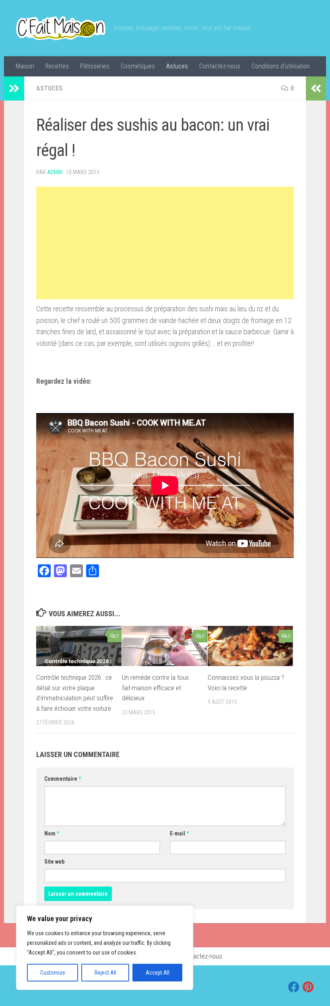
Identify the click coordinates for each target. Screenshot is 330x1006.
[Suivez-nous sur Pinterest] (308, 987)
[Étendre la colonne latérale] (14, 88)
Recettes (57, 66)
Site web (54, 861)
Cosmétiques (138, 66)
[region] (104, 947)
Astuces (177, 66)
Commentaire (62, 779)
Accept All (157, 972)
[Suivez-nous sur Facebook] (293, 987)
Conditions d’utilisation (281, 66)
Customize (52, 972)
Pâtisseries (94, 66)
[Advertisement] (165, 243)
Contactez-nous (219, 66)
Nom (51, 833)
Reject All (105, 972)
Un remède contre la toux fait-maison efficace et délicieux (155, 687)
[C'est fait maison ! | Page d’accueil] (60, 28)
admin (54, 172)
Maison (25, 66)
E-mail (179, 833)
